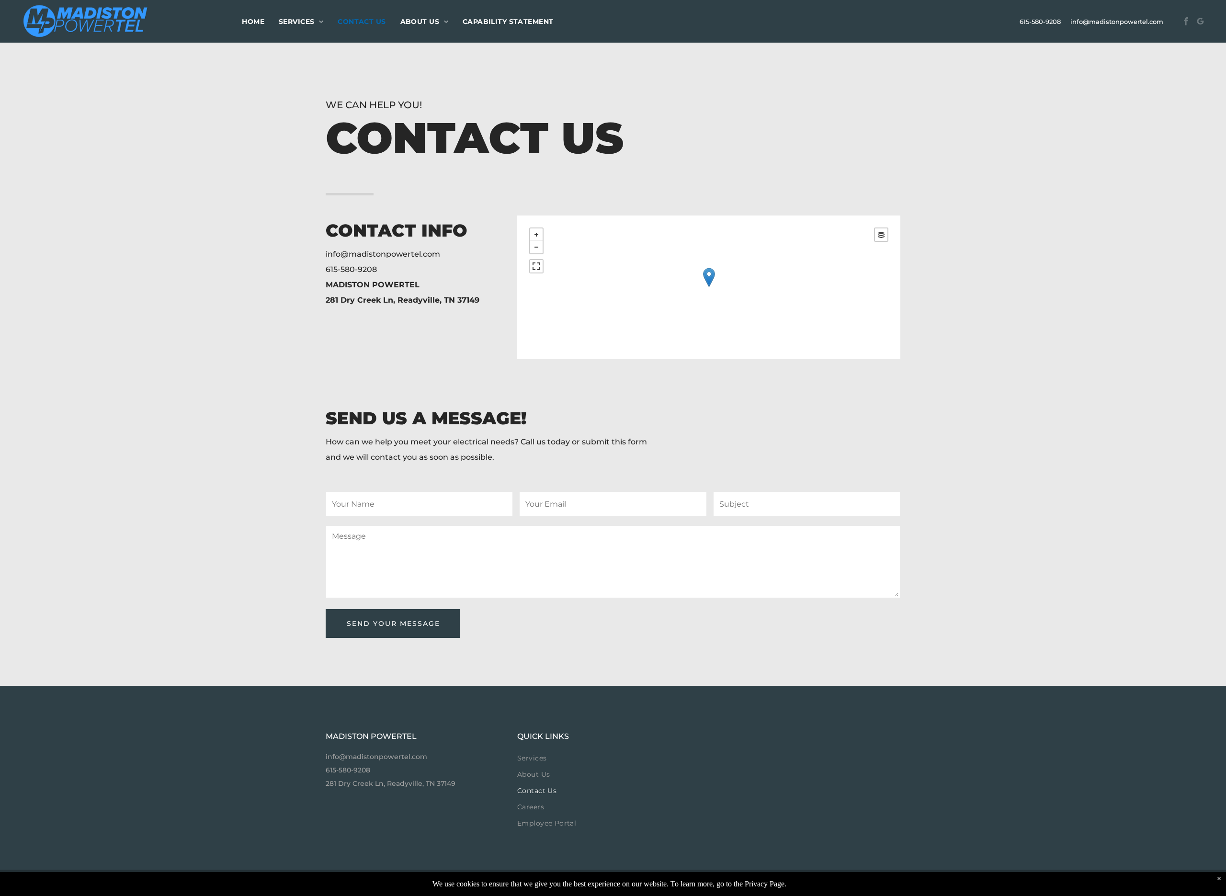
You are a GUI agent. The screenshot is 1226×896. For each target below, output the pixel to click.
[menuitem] (253, 21)
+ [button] (536, 234)
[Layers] (881, 234)
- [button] (536, 247)
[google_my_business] (1200, 22)
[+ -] (708, 287)
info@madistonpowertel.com (1116, 21)
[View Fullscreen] (536, 266)
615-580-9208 (1040, 21)
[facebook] (1186, 22)
